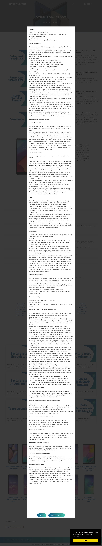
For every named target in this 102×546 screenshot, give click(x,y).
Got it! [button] (85, 540)
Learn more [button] (76, 536)
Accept (42, 515)
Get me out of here (56, 515)
